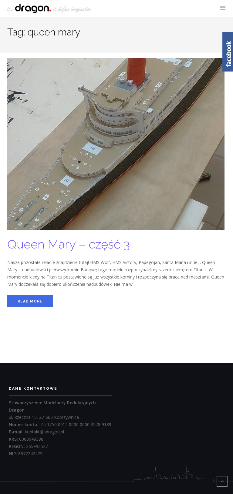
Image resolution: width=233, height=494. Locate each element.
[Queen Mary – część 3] (116, 147)
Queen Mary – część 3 (68, 244)
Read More (30, 301)
